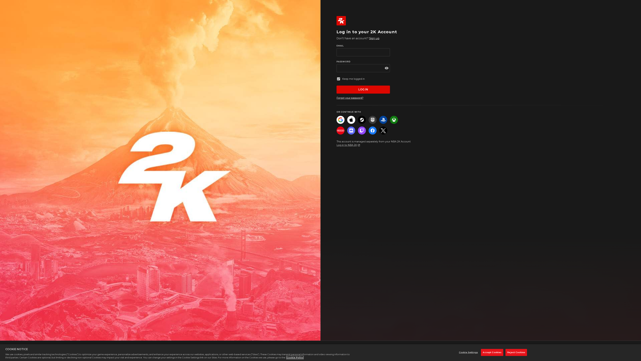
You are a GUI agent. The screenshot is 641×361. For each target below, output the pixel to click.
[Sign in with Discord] (351, 131)
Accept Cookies (492, 352)
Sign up (374, 38)
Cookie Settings (468, 352)
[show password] (386, 68)
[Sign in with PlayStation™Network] (383, 120)
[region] (320, 352)
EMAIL (340, 45)
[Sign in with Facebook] (373, 131)
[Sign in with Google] (341, 120)
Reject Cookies (516, 352)
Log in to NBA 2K (347, 145)
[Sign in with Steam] (362, 120)
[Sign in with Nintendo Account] (341, 131)
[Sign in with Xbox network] (394, 120)
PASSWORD (343, 61)
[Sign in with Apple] (351, 120)
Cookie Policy (295, 357)
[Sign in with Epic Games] (373, 120)
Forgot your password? (350, 97)
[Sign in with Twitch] (362, 131)
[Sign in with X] (383, 131)
